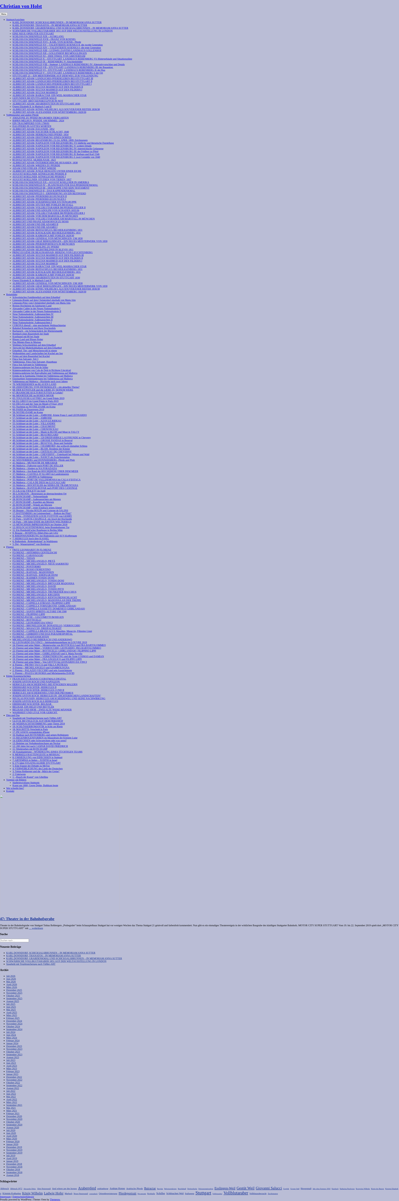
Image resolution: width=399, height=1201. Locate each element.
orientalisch (93, 1194)
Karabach (335, 1189)
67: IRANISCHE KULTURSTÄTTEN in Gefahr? (37, 392)
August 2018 (12, 1175)
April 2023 (11, 1065)
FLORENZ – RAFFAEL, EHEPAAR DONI (35, 575)
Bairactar (150, 1188)
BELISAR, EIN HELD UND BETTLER (33, 707)
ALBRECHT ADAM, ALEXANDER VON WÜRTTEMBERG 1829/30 (49, 112)
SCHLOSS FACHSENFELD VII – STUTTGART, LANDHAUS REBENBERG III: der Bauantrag (62, 67)
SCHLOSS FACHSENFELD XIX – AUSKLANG (38, 36)
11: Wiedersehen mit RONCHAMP (30, 749)
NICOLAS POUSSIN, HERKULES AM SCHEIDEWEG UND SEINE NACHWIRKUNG (58, 698)
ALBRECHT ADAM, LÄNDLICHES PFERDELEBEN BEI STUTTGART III (52, 78)
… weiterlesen (36, 928)
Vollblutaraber (236, 1192)
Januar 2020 (12, 1144)
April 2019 (11, 1158)
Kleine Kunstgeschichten (18, 676)
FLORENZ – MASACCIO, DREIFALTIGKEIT (37, 628)
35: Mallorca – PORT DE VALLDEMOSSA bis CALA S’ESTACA (46, 479)
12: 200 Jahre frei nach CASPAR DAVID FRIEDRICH (40, 746)
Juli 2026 (10, 976)
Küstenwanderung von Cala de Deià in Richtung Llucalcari (41, 370)
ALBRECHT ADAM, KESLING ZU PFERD (35, 246)
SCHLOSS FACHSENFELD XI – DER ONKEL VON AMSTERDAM (48, 56)
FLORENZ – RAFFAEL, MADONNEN (33, 572)
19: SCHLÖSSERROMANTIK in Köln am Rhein (37, 726)
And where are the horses (64, 1188)
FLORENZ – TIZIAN (23, 558)
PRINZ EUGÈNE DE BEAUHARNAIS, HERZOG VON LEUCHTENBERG (52, 252)
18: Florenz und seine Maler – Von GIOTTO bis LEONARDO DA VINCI (49, 662)
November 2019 (14, 1150)
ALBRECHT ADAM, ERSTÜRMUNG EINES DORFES (41, 137)
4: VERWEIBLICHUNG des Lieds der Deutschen (37, 768)
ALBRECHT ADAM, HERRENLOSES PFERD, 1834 (40, 134)
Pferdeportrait (127, 1193)
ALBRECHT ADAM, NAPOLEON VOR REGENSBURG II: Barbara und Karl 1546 (55, 154)
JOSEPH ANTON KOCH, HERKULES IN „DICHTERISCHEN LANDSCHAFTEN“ (56, 695)
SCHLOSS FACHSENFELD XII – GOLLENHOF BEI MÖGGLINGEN (49, 53)
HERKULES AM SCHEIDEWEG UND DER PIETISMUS (42, 693)
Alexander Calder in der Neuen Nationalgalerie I (36, 308)
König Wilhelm (32, 1193)
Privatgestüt (142, 1194)
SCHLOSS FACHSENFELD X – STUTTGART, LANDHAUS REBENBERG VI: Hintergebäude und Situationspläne (72, 59)
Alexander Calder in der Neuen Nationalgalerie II (36, 311)
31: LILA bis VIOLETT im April (28, 491)
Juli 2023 (10, 1060)
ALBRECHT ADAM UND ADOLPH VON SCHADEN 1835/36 (45, 210)
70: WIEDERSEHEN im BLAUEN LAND (34, 384)
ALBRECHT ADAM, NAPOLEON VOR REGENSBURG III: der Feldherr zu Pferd (55, 151)
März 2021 (11, 1110)
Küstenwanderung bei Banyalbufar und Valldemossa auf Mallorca (44, 373)
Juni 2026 (11, 979)
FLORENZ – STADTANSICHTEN (30, 636)
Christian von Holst (21, 6)
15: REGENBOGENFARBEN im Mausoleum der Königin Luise (44, 737)
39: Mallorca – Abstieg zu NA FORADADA (34, 468)
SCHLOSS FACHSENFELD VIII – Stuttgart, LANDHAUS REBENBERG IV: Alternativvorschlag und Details (68, 64)
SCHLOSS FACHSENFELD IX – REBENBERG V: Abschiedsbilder (47, 61)
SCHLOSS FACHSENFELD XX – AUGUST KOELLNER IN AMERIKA (50, 182)
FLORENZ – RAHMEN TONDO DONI (33, 577)
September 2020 (14, 1124)
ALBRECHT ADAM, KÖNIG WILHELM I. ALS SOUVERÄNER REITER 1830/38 (56, 109)
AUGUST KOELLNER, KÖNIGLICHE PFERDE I (39, 176)
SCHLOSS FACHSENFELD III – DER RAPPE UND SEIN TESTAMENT (50, 188)
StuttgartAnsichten (15, 19)
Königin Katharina (11, 1193)
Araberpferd (87, 1188)
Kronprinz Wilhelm (363, 1189)
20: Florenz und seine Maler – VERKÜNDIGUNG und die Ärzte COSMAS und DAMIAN (58, 656)
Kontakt (10, 791)
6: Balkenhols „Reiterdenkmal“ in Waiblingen (35, 541)
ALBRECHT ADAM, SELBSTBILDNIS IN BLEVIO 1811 (42, 249)
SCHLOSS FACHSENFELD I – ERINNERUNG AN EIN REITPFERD (49, 193)
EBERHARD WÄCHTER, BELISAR (32, 704)
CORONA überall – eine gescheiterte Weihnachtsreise (39, 325)
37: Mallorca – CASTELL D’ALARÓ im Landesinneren (40, 474)
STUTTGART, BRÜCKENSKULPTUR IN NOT (37, 101)
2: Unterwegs (19, 774)
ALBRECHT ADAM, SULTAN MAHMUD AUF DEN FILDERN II (47, 87)
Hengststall (306, 1188)
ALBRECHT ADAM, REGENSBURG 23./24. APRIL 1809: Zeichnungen (50, 140)
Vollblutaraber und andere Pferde (22, 115)
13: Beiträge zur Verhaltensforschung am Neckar (36, 743)
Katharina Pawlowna (347, 1189)
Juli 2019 (10, 1155)
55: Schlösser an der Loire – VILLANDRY (33, 423)
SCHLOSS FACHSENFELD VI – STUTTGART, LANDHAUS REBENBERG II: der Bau (58, 70)
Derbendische (192, 1189)
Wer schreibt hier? (15, 788)
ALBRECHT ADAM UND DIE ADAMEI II (35, 224)
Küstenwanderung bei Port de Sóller (30, 367)
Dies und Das (13, 715)
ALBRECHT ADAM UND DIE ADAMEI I (34, 227)
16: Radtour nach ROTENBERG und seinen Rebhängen (40, 735)
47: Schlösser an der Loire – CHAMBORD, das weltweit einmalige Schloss (49, 446)
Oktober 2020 (13, 1122)
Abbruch (4, 1188)
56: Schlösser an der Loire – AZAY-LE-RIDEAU (37, 420)
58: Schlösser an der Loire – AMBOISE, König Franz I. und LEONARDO (49, 415)
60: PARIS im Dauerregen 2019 (28, 409)
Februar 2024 (12, 1040)
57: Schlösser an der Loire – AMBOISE (32, 418)
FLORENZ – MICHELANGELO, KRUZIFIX (36, 594)
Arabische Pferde (134, 1188)
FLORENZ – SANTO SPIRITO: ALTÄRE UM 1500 (39, 611)
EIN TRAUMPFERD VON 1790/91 (30, 123)
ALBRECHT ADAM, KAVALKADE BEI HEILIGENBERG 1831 (46, 232)
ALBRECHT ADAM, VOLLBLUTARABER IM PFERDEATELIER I (48, 213)
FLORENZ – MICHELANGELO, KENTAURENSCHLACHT (44, 597)
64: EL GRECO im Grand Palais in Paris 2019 (35, 401)
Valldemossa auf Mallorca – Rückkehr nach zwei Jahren (40, 381)
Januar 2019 (12, 1161)
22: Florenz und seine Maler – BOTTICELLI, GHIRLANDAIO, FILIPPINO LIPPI (54, 650)
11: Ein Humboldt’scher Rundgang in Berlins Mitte (37, 530)
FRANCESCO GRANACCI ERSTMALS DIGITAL (39, 678)
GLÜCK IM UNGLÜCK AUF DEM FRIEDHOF (37, 721)
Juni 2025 (11, 1007)
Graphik (286, 1189)
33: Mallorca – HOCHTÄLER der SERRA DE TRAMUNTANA (45, 485)
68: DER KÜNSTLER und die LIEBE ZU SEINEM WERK (42, 390)
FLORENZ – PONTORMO (26, 566)
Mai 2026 (11, 981)
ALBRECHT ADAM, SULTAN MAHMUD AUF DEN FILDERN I (47, 89)
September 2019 (14, 1152)
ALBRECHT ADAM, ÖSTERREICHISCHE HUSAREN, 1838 (45, 162)
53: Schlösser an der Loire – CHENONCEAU (35, 429)
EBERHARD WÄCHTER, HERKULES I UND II (38, 690)
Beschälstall (182, 1189)
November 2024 (14, 1023)
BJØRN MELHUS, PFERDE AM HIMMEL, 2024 (38, 120)
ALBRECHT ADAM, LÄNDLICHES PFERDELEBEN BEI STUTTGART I (51, 84)
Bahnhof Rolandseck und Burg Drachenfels (34, 328)
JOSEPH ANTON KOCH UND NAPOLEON (36, 681)
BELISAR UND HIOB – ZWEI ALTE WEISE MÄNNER (42, 709)
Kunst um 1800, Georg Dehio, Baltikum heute (35, 785)
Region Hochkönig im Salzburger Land (31, 305)
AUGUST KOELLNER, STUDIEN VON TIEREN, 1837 (41, 179)
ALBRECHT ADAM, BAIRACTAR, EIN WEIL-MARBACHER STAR (49, 95)
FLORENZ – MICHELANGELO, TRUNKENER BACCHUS (44, 592)
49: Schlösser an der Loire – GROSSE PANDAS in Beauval (42, 440)
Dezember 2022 (14, 1077)
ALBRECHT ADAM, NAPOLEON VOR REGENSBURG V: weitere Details (51, 145)
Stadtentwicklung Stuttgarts (25, 782)
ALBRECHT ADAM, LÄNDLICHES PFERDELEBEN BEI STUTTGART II (52, 81)
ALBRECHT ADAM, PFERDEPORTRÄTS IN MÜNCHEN (43, 244)
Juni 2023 (11, 1063)
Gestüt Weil (246, 1188)
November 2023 (14, 1049)
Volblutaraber (217, 1194)
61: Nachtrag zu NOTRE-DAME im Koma (33, 406)
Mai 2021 (11, 1108)
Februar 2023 (12, 1071)
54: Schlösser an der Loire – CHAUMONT (33, 426)
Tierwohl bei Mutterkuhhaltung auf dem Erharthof (37, 347)
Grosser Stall (294, 1189)
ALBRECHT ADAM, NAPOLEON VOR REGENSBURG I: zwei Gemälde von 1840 (56, 157)
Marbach (68, 1193)
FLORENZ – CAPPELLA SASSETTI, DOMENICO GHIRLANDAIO (48, 608)
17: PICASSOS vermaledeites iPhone (31, 732)
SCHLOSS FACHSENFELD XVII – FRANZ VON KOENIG (44, 39)
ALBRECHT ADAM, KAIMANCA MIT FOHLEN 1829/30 (43, 235)
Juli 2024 (10, 1032)
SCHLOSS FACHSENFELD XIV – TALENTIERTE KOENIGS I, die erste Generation (56, 47)
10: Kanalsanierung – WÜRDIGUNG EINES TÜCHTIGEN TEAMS (47, 751)
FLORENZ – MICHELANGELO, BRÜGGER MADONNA (43, 583)
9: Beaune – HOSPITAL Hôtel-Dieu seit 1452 (35, 533)
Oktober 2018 (13, 1169)
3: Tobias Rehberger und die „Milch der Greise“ (36, 771)
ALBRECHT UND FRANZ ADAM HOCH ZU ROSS (40, 221)
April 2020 (11, 1136)
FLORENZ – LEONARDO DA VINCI (32, 622)
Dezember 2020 (14, 1116)
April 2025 (11, 1012)
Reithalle (151, 1194)
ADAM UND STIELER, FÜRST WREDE (34, 168)
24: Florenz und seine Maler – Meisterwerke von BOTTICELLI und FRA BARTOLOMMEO (59, 645)
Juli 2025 (10, 1004)
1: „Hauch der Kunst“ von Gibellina (30, 777)
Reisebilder (11, 294)
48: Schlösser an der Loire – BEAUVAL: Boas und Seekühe (42, 443)
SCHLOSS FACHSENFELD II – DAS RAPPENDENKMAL (43, 190)
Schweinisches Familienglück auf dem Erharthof (36, 297)
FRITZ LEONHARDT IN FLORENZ (31, 549)
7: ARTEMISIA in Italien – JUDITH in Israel (34, 760)
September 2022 (14, 1085)
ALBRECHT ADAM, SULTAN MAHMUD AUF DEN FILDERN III (48, 255)
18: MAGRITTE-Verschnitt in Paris (30, 729)
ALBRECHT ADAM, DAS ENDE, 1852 (33, 129)
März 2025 (11, 1015)
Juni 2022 (11, 1094)
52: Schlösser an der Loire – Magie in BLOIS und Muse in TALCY (45, 432)
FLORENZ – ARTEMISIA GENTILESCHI (34, 552)
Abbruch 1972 (16, 1189)
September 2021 (14, 1105)
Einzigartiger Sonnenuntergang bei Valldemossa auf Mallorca (42, 378)
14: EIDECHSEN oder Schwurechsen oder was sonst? (39, 740)
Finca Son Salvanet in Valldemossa (29, 364)
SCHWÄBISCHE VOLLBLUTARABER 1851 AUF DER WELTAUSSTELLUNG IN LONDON (62, 30)
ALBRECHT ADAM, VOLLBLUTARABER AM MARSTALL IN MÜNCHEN (53, 218)
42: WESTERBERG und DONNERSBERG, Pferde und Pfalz (43, 460)
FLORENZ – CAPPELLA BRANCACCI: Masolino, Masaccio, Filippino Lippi (52, 631)
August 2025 (12, 1001)
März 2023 (11, 1068)
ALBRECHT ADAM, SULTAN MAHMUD (35, 92)
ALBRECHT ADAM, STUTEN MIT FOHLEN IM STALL (42, 204)
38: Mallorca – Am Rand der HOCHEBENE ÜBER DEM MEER (45, 471)
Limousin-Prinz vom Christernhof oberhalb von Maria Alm (41, 303)
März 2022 (11, 1102)
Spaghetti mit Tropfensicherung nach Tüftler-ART (37, 718)
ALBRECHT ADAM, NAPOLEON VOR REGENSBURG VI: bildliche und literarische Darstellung (63, 143)
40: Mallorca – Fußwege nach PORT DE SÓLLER (37, 465)
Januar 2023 (12, 1074)
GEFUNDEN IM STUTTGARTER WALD (34, 98)
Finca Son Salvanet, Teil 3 (25, 359)
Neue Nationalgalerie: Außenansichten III (32, 317)
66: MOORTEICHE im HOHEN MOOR (33, 395)
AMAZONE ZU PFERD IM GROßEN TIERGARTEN (40, 117)
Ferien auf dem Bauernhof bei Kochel (31, 356)
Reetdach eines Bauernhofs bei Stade (30, 333)
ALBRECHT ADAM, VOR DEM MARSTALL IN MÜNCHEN (45, 216)
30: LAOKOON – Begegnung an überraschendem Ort (39, 493)
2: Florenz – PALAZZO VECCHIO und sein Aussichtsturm (42, 670)
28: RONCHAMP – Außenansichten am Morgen (36, 499)
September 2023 (14, 1054)
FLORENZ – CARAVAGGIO (27, 555)
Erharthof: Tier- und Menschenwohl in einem (34, 350)
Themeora (55, 1199)
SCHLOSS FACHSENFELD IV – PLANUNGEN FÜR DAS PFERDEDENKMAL (55, 185)
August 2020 (12, 1127)
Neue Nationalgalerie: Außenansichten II (32, 319)
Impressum (5, 1196)
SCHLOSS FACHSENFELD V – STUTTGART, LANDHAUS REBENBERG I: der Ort (57, 73)
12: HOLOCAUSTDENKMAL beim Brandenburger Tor (40, 527)
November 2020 (14, 1119)
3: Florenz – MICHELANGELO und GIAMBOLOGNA (41, 667)
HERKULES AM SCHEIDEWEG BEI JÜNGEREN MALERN (44, 684)
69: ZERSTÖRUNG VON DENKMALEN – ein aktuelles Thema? (45, 387)
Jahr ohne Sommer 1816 (321, 1189)
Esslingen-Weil (224, 1188)
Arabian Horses (117, 1188)
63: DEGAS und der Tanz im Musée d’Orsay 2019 (37, 404)
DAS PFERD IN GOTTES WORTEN (31, 126)
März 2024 (11, 1037)
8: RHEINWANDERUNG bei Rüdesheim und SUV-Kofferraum (44, 535)
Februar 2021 (12, 1113)
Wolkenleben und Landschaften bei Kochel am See (37, 353)
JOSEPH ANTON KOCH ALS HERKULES (35, 701)
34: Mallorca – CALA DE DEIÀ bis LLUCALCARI (38, 482)
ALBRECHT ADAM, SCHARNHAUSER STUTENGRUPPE (44, 202)
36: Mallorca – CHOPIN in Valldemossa (32, 477)
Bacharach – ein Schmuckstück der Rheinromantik (37, 331)
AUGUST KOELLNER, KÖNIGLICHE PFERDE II (39, 174)
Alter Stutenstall (44, 1189)
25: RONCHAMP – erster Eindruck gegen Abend (37, 507)
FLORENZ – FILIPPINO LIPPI (28, 614)
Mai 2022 (11, 1096)
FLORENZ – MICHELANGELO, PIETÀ (33, 561)
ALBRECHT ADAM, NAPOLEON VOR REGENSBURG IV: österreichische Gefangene (57, 148)
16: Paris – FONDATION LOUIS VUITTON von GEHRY (42, 516)
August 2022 (12, 1088)
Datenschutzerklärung (23, 1196)
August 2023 (12, 1057)
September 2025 (14, 998)
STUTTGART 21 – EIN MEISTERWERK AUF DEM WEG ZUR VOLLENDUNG (55, 75)
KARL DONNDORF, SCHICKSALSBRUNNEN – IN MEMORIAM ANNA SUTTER (57, 22)
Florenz (10, 547)
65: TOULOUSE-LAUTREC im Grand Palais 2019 (38, 398)
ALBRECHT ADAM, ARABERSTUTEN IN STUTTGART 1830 (46, 103)
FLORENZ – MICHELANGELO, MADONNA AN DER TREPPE (46, 600)
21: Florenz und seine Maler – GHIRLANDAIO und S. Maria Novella (47, 653)
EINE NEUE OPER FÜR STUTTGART (33, 33)
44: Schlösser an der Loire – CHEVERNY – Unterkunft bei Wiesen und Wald (50, 454)
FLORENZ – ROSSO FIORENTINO (31, 569)
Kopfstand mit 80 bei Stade (25, 336)
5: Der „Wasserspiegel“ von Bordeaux (31, 544)
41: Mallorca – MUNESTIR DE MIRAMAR (34, 462)
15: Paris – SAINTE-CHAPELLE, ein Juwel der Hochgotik (42, 519)
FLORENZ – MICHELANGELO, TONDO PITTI (38, 589)
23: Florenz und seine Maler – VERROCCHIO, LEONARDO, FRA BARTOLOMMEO (56, 648)
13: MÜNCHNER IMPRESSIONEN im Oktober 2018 (39, 524)
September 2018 (14, 1172)
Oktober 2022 (13, 1082)
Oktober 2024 (13, 1026)
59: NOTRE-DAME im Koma (27, 412)
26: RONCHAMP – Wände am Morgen (32, 505)
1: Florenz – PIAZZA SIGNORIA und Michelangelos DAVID (43, 673)
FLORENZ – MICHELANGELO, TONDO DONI (38, 580)
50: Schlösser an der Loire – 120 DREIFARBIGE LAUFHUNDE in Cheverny (51, 437)
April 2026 (11, 984)
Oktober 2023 (13, 1051)
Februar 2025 (12, 1018)
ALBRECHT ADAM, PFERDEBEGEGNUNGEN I (39, 199)
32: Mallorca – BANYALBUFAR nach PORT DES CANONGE (44, 488)
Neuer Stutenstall (81, 1194)
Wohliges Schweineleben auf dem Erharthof (34, 345)
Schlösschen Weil (175, 1193)
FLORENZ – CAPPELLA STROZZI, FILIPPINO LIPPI (41, 603)
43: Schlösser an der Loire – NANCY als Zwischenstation (41, 457)
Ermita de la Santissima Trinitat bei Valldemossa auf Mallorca (42, 376)
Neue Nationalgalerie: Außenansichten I (32, 322)
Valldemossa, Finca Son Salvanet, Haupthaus (34, 361)
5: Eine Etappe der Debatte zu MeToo (31, 765)
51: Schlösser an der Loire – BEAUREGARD (35, 434)
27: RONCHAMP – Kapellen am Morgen (33, 502)
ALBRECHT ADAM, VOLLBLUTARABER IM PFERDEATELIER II (49, 207)
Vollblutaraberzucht (258, 1193)
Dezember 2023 (14, 1046)
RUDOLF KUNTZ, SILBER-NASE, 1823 (34, 160)
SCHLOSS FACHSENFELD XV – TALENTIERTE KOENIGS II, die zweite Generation (57, 44)
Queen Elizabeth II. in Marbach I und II (31, 106)
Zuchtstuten (273, 1194)
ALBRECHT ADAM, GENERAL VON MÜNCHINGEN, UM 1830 (47, 238)
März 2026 (11, 987)
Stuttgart (203, 1192)
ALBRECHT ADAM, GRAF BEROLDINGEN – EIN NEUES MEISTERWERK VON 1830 (59, 241)
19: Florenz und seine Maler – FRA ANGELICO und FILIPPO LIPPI (47, 659)
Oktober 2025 (13, 995)
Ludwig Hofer (53, 1193)
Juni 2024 (11, 1035)
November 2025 (14, 993)
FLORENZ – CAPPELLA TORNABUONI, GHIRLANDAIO (44, 606)
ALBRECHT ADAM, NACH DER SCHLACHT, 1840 (40, 131)
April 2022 (11, 1099)
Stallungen (189, 1193)
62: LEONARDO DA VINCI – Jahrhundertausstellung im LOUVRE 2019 (49, 642)
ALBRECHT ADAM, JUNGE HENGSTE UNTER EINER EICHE (46, 171)
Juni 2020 (11, 1133)
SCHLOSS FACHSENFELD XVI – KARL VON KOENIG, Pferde (46, 42)
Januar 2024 (12, 1043)
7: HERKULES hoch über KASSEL (30, 538)
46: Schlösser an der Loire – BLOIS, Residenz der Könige (41, 448)
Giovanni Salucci (269, 1188)
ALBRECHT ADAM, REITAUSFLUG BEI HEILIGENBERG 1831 (47, 230)
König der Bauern (377, 1189)
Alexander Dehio (30, 1189)
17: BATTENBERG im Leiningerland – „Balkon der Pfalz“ (42, 513)
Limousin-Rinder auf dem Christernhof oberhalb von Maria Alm (44, 300)
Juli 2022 (10, 1091)
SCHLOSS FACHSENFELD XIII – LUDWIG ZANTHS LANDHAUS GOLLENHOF (56, 50)
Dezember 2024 (14, 1021)
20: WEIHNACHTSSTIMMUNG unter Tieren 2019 (38, 723)
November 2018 (14, 1166)
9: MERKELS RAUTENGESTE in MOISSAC (36, 754)
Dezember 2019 (14, 1147)
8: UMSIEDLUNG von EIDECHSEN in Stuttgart (37, 757)
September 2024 (14, 1029)
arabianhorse (102, 1188)
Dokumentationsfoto (205, 1189)
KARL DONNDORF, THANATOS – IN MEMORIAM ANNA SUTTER (49, 25)
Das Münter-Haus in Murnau (26, 342)
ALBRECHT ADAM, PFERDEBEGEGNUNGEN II (39, 196)
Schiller (160, 1193)
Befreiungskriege (170, 1189)
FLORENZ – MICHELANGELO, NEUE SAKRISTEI (40, 563)
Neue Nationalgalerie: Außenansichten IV (33, 314)
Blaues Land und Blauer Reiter (27, 339)
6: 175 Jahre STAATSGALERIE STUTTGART (36, 763)
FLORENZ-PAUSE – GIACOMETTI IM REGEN (38, 617)
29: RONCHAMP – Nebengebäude (30, 496)
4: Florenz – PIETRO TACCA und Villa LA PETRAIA (40, 664)
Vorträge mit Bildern (16, 779)
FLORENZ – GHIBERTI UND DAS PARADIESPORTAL (42, 634)
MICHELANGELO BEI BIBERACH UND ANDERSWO (42, 639)
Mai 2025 (11, 1009)
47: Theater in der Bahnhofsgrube (27, 919)
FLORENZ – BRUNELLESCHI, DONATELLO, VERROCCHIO (46, 625)
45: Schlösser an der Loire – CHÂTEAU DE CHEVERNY (42, 451)
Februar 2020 (12, 1141)
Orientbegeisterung (108, 1193)
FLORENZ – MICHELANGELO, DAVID (34, 586)
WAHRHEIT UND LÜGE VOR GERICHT (35, 712)
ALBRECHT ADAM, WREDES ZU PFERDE (36, 165)
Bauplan (160, 1189)
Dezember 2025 (14, 990)
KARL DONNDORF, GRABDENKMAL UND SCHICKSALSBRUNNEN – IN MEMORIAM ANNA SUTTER (70, 28)
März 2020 (11, 1138)
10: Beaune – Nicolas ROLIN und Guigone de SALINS (40, 510)
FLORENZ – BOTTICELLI (26, 620)
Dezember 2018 (14, 1164)
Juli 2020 (10, 1130)
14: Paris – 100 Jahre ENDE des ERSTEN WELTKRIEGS (41, 521)
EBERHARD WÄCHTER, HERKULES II (34, 687)
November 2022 (14, 1079)
